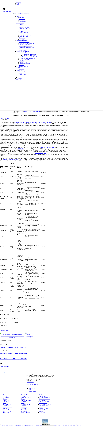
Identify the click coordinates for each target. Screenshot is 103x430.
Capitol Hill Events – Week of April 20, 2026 (13, 353)
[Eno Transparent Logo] (10, 373)
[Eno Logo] (21, 13)
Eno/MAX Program (44, 401)
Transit (22, 403)
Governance (24, 405)
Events (4, 403)
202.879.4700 (30, 382)
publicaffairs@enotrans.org (32, 384)
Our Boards (6, 397)
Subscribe (18, 2)
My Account (19, 3)
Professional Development (42, 395)
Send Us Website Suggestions (7, 411)
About (4, 395)
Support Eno (6, 401)
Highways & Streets (26, 397)
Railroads (23, 401)
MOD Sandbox (20, 149)
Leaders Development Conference (44, 399)
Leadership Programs (44, 397)
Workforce (23, 413)
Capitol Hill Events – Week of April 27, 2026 (13, 347)
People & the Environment (24, 407)
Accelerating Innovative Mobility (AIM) (11, 159)
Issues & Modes (25, 395)
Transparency (6, 400)
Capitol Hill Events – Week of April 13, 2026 (13, 359)
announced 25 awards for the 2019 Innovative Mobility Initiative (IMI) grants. (32, 122)
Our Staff (5, 396)
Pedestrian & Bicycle (26, 400)
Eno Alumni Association (45, 404)
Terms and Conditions (8, 409)
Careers (5, 399)
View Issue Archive (4, 330)
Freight (23, 399)
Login (17, 4)
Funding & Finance (25, 404)
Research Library (43, 408)
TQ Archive (42, 412)
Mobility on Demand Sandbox (47, 147)
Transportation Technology (24, 410)
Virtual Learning (43, 403)
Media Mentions (7, 404)
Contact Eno (6, 405)
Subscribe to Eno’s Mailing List (7, 407)
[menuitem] (53, 2)
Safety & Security (25, 412)
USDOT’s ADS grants (40, 153)
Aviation (23, 396)
